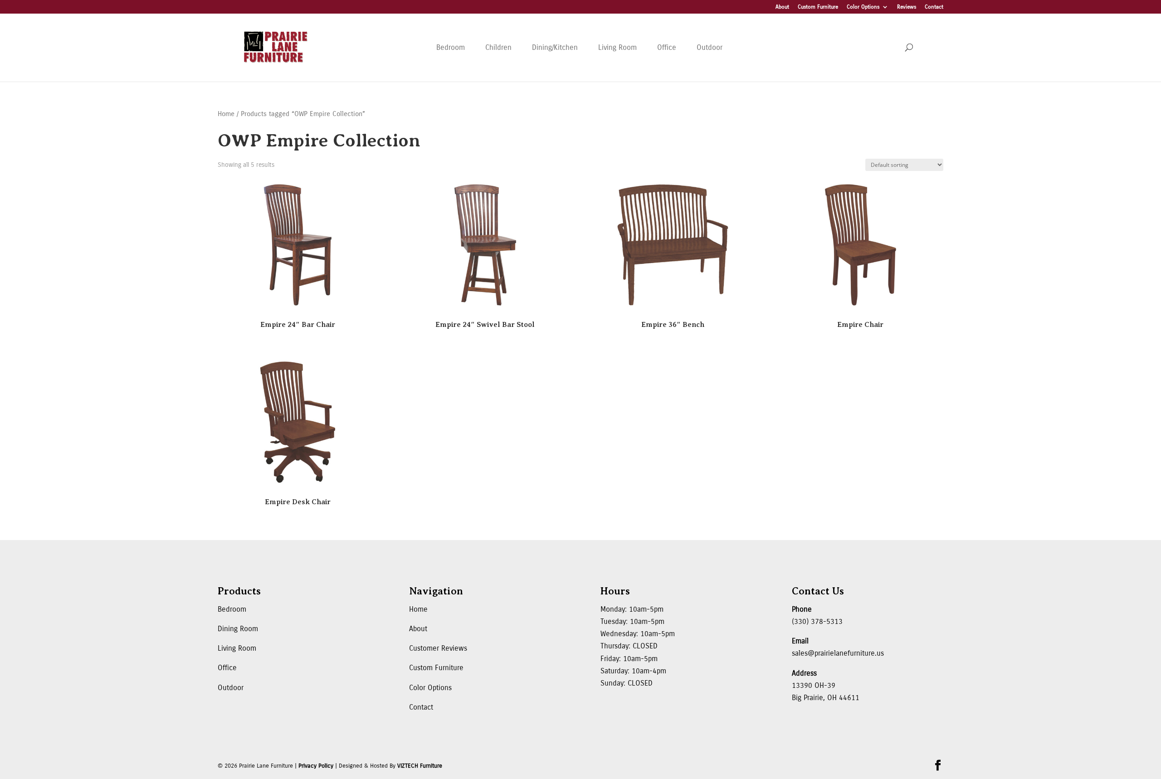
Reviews (906, 7)
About (782, 7)
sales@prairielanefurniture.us (838, 653)
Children (498, 47)
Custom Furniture (818, 7)
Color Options (863, 7)
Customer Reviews (438, 648)
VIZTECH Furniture (419, 765)
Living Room (617, 47)
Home (226, 114)
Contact (934, 7)
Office (666, 47)
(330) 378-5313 (817, 621)
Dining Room (238, 628)
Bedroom (450, 47)
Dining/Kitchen (555, 47)
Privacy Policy (315, 765)
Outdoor (709, 47)
